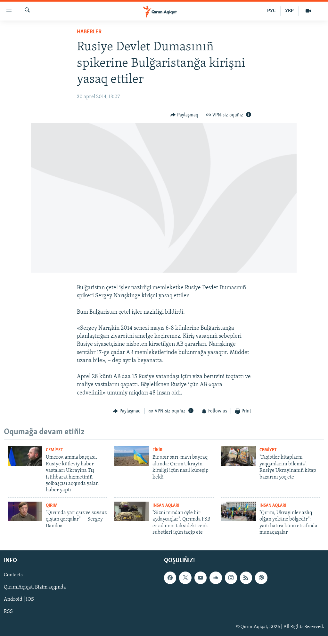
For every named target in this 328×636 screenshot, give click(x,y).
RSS (8, 612)
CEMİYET (54, 450)
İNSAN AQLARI (165, 505)
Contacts (13, 575)
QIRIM (52, 505)
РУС (271, 10)
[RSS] (246, 578)
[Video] (308, 10)
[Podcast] (261, 578)
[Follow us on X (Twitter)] (185, 578)
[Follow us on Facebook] (170, 578)
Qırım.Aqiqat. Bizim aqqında (35, 587)
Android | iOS (19, 599)
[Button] (184, 115)
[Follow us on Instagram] (231, 578)
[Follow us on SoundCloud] (215, 578)
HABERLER (89, 32)
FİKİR (157, 450)
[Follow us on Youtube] (200, 578)
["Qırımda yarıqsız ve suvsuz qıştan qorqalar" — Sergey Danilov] (25, 511)
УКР (289, 10)
